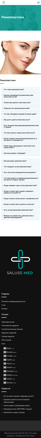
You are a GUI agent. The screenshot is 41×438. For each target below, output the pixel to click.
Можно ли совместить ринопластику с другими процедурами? (19, 216)
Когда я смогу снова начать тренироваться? (21, 199)
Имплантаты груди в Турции (14, 412)
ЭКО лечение (6, 340)
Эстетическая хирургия (10, 326)
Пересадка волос (8, 322)
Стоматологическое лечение (12, 329)
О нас (3, 305)
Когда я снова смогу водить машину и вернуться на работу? (18, 192)
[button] (20, 89)
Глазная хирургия (7, 336)
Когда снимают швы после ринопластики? (20, 185)
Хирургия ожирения (8, 333)
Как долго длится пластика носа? (17, 120)
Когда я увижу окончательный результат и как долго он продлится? (20, 139)
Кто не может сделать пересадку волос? (18, 396)
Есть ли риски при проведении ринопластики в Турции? (21, 126)
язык (3, 344)
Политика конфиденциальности (13, 301)
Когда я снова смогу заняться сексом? (19, 204)
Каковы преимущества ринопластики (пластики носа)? (18, 96)
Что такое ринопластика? (14, 89)
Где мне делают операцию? (15, 153)
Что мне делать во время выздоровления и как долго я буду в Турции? (21, 179)
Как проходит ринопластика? (15, 161)
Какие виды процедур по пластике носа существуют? (19, 146)
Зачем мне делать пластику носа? (17, 103)
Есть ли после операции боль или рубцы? (20, 172)
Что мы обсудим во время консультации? (20, 114)
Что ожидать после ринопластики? (17, 167)
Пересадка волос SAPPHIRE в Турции (17, 409)
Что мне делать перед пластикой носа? (19, 133)
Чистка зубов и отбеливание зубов (16, 406)
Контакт (4, 309)
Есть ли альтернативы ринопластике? (18, 210)
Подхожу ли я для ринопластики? (17, 108)
